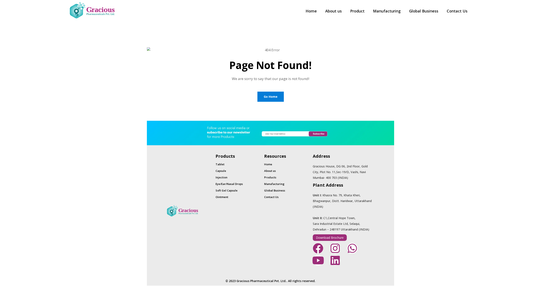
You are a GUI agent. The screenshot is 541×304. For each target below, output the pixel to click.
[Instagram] (335, 248)
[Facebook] (318, 248)
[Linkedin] (335, 260)
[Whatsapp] (352, 248)
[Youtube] (318, 260)
